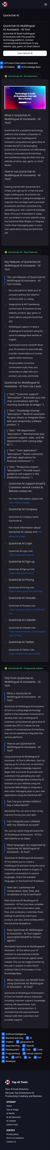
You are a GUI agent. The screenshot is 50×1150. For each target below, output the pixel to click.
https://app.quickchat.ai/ (21, 554)
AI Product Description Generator (21, 63)
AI (31, 1037)
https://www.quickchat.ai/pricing (25, 591)
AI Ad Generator (13, 1117)
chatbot (9, 1041)
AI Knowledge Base (31, 66)
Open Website (23, 53)
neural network (34, 1053)
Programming (13, 1053)
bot (39, 1057)
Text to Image (12, 1109)
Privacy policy (12, 1134)
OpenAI (30, 1045)
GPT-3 (18, 1057)
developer (11, 1061)
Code (39, 1049)
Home (9, 1106)
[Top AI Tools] (5, 4)
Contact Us (11, 1141)
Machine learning (14, 1037)
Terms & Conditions (15, 1138)
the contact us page (19, 502)
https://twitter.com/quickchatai (24, 653)
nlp (29, 1057)
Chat (28, 1049)
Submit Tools (12, 1124)
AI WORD (10, 1113)
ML (7, 1057)
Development (12, 1049)
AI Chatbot (9, 66)
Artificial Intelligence (16, 1034)
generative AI (26, 1041)
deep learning (13, 1045)
